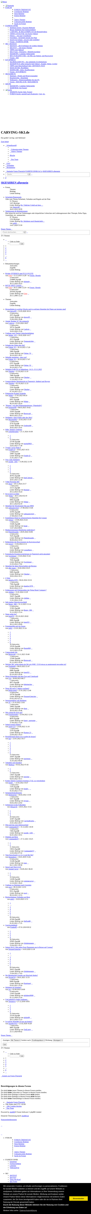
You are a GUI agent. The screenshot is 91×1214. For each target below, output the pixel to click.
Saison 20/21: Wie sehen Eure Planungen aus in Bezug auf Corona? (29, 947)
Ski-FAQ (13, 1177)
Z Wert (7, 578)
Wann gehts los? (11, 614)
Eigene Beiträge (19, 1146)
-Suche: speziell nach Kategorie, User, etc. (27, 94)
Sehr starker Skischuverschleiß (16, 602)
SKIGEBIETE (10, 74)
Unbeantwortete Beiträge (23, 1154)
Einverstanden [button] (78, 1198)
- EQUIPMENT (18, 72)
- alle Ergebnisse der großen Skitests (26, 46)
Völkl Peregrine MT (12, 482)
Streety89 (16, 207)
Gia (9, 678)
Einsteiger (13, 1162)
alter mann (12, 568)
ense (25, 863)
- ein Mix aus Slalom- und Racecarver (31, 56)
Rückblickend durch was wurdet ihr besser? (20, 737)
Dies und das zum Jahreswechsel (16, 825)
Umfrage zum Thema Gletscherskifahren (19, 333)
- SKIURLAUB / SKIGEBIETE (24, 82)
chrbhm (11, 592)
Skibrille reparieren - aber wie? (16, 357)
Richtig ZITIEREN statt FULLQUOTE (19, 273)
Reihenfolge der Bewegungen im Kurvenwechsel (22, 542)
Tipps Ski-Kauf (15, 1179)
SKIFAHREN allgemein (14, 182)
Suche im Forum (20, 24)
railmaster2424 (13, 508)
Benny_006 (12, 604)
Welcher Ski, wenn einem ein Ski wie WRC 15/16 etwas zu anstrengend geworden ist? (35, 664)
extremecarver (29, 881)
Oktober (11, 371)
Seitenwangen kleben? (13, 725)
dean (25, 708)
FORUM (8, 8)
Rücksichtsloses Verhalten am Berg (17, 897)
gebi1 (10, 628)
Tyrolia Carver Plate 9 (13, 448)
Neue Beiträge (19, 1144)
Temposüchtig (29, 341)
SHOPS (8, 84)
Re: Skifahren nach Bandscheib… (33, 221)
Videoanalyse (14, 1168)
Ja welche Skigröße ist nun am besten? (18, 1021)
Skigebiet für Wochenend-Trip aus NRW (19, 506)
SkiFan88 (27, 921)
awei (10, 887)
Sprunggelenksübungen (13, 793)
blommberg (12, 857)
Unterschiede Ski (11, 652)
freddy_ (11, 783)
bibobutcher (28, 684)
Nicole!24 (11, 977)
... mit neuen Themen (21, 48)
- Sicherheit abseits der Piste (23, 38)
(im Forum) (18, 88)
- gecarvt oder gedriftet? (25, 40)
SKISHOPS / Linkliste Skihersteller (22, 86)
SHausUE (13, 807)
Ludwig (11, 323)
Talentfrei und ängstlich (13, 763)
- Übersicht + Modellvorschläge (25, 52)
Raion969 (27, 648)
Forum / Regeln (35, 275)
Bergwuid (27, 413)
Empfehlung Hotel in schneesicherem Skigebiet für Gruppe (26, 518)
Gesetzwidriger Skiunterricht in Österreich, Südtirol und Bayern (27, 381)
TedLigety (27, 1030)
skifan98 (27, 1017)
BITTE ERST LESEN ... (14, 285)
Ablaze (10, 520)
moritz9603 (28, 444)
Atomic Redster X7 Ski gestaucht (17, 321)
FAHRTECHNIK (11, 26)
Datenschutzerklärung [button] (28, 1210)
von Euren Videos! (24, 34)
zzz (9, 989)
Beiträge (21, 12)
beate (25, 526)
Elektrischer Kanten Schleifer (15, 393)
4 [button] (5, 252)
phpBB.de (25, 1116)
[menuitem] (19, 149)
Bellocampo (12, 690)
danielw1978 (13, 580)
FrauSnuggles (13, 714)
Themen (19, 20)
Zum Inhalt (5, 142)
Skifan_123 (12, 335)
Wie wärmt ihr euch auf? (14, 712)
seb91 (15, 223)
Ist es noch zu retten (12, 494)
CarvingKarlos (29, 821)
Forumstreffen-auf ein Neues (15, 626)
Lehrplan (13, 1166)
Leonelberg (28, 550)
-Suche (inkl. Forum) (21, 92)
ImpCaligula (28, 478)
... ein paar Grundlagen (20, 36)
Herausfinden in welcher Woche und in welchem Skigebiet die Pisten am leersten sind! (35, 309)
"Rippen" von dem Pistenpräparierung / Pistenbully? (23, 405)
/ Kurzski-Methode (22, 28)
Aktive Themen (19, 1152)
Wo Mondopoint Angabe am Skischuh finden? (21, 975)
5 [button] (5, 254)
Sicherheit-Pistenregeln (13, 197)
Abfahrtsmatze (29, 943)
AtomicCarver (13, 869)
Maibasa (11, 765)
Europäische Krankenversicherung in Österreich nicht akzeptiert (27, 554)
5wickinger (12, 556)
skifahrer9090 (28, 995)
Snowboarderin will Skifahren (15, 700)
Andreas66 (27, 426)
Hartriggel (27, 983)
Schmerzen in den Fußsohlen (15, 805)
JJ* (9, 702)
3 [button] (5, 250)
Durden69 (12, 666)
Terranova (12, 1001)
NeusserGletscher (30, 696)
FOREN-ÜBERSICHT (22, 10)
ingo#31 (11, 616)
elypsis (26, 801)
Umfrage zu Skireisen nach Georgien (18, 885)
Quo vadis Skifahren (12, 460)
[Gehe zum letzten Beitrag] (30, 281)
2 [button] (5, 248)
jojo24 (10, 544)
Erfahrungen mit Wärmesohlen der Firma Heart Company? (25, 590)
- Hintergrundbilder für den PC (25, 80)
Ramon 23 (27, 733)
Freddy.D (11, 450)
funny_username (29, 720)
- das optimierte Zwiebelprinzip (28, 62)
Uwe (10, 275)
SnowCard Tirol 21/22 (13, 867)
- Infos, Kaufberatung (22, 70)
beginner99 (12, 407)
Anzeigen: (6, 1040)
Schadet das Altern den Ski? (15, 345)
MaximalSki (12, 419)
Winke (10, 395)
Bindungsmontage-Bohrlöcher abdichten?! (20, 530)
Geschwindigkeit (11, 925)
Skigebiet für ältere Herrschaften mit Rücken (21, 566)
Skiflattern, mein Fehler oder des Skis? (18, 417)
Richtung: (49, 1040)
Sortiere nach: (26, 1040)
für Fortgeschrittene (23, 30)
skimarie (27, 281)
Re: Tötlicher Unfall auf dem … (32, 205)
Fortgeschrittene (15, 1164)
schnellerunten (13, 432)
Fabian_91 (12, 347)
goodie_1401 (13, 462)
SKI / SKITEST (11, 44)
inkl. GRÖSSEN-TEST (27, 66)
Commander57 (13, 827)
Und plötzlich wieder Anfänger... (16, 999)
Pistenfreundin (13, 532)
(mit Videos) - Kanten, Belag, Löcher (33, 64)
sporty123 (11, 727)
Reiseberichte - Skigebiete (19, 78)
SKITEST (13, 1175)
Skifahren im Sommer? (13, 987)
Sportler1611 (12, 1023)
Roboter (26, 490)
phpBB (12, 1112)
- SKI (14, 58)
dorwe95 (13, 311)
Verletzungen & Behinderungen (16, 211)
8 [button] (5, 258)
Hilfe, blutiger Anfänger (13, 430)
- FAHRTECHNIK (19, 42)
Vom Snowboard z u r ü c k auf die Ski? (19, 855)
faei (9, 739)
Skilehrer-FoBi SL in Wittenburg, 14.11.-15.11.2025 (23, 369)
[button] (6, 239)
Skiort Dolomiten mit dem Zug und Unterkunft (21, 676)
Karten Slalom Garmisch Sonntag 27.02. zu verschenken (25, 781)
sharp (10, 484)
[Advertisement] (45, 112)
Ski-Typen (13, 1181)
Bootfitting (19, 68)
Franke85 (13, 927)
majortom (27, 759)
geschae (26, 777)
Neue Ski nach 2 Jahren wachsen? (17, 688)
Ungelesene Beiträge (21, 1142)
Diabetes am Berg (11, 837)
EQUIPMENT (10, 60)
